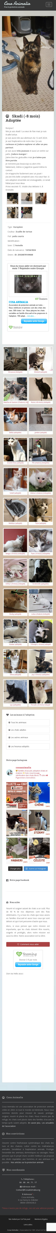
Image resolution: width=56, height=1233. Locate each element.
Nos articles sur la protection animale (27, 1162)
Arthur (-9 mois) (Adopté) (15, 584)
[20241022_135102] (27, 198)
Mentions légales (41, 1219)
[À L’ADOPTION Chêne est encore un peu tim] (39, 795)
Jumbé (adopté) (41, 432)
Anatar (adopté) (15, 644)
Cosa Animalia (17, 3)
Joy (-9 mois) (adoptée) (41, 674)
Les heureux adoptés (19, 746)
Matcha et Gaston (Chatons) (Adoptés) (19, 402)
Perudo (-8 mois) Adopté (40, 705)
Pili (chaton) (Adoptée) (40, 463)
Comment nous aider (29, 944)
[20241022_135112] (41, 198)
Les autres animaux (19, 737)
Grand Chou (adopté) (15, 463)
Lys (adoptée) (15, 705)
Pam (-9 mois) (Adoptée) (40, 553)
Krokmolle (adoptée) (41, 584)
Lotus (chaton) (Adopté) (40, 614)
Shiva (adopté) (15, 674)
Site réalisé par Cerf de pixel (19, 1219)
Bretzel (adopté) (40, 372)
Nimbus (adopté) (15, 523)
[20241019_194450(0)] (13, 198)
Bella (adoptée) (15, 432)
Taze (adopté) (40, 523)
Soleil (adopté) (15, 493)
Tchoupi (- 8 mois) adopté (41, 644)
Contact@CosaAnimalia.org (28, 1190)
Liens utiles (28, 1224)
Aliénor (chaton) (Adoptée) (40, 493)
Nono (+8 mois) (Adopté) (40, 402)
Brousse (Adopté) (15, 372)
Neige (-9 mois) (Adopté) (15, 553)
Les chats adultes (18, 730)
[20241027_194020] (13, 212)
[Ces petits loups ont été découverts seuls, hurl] (16, 823)
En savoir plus (34, 1123)
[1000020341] (27, 212)
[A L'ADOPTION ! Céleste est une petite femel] (39, 851)
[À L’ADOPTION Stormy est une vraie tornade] (39, 823)
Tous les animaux (18, 722)
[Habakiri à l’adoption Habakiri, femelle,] (16, 851)
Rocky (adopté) (15, 614)
